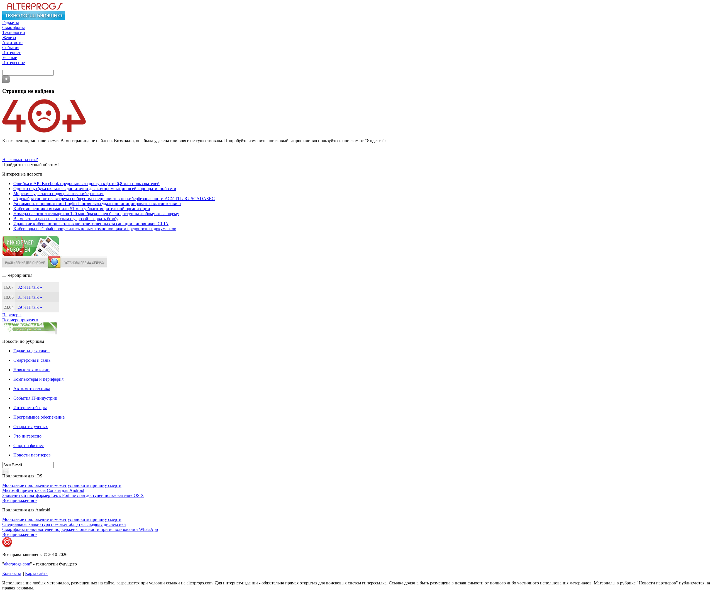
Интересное (13, 62)
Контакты (11, 573)
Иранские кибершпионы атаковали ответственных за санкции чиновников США (91, 223)
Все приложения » (19, 500)
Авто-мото (12, 42)
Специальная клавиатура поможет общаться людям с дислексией (64, 524)
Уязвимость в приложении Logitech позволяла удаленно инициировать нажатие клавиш (97, 203)
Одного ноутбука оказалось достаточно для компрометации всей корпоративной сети (94, 188)
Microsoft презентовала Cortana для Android (43, 490)
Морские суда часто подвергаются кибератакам (58, 193)
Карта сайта (36, 573)
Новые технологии (31, 369)
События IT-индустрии (35, 398)
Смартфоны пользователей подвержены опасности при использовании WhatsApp (80, 529)
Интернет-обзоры (30, 407)
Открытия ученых (30, 426)
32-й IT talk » (30, 287)
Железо (9, 37)
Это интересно (27, 436)
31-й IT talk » (30, 297)
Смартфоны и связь (31, 360)
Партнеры (11, 314)
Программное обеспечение (39, 417)
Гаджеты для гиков (31, 350)
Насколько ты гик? (20, 159)
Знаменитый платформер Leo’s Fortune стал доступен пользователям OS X (73, 495)
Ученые (9, 57)
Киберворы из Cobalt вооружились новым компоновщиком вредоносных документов (94, 228)
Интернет (11, 52)
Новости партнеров (32, 455)
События (10, 47)
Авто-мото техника (31, 388)
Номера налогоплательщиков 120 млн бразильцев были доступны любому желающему (96, 213)
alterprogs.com (17, 564)
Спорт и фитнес (28, 445)
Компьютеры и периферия (38, 379)
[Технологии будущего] (33, 18)
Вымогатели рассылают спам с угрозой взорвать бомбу (65, 218)
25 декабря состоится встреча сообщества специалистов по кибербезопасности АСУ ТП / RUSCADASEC (114, 198)
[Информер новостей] (30, 254)
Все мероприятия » (20, 319)
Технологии (13, 32)
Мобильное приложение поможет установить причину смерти (61, 485)
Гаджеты (10, 22)
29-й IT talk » (30, 307)
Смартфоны (13, 27)
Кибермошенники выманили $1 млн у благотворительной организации (81, 208)
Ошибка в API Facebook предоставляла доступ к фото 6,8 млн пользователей (86, 183)
